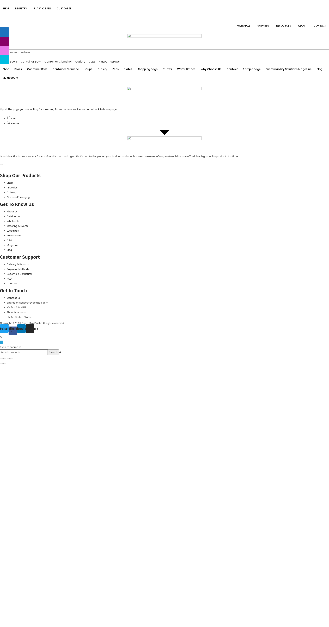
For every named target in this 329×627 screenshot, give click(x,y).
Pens (115, 69)
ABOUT (302, 25)
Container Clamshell (66, 69)
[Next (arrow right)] (4, 363)
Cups (88, 69)
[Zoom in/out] (11, 358)
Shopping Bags (147, 69)
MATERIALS (243, 25)
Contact (232, 69)
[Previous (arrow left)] (1, 363)
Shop (6, 69)
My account (10, 77)
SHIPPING (263, 25)
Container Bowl (37, 69)
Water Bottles (186, 69)
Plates (128, 69)
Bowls (18, 69)
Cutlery (102, 69)
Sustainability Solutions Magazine (289, 69)
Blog (319, 69)
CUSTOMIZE (64, 8)
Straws (167, 69)
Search (53, 352)
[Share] (4, 358)
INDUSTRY (21, 8)
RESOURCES (283, 25)
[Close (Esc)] (1, 358)
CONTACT (320, 25)
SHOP (6, 8)
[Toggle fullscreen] (8, 358)
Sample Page (252, 69)
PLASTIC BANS (43, 8)
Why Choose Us (211, 69)
